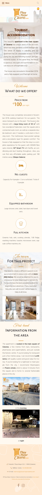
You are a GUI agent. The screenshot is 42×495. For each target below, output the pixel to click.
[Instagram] (23, 485)
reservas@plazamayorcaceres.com (24, 471)
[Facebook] (18, 485)
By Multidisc (27, 479)
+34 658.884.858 (26, 468)
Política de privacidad (17, 479)
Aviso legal (35, 477)
